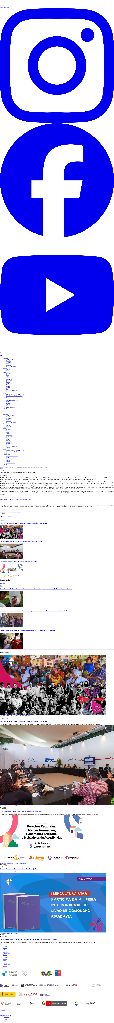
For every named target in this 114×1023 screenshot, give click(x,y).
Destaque (2, 715)
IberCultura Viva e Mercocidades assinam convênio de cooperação (21, 541)
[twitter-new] (1, 355)
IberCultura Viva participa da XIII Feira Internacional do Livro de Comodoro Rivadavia (28, 939)
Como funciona (10, 359)
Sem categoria (21, 715)
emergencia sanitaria (16, 512)
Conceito (8, 361)
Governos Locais (9, 715)
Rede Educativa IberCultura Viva (14, 396)
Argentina (8, 373)
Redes (4, 393)
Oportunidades (6, 398)
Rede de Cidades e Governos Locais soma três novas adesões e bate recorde (23, 523)
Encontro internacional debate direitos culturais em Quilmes (19, 562)
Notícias (5, 368)
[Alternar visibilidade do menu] (0, 6)
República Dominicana (11, 390)
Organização (9, 362)
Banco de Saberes (10, 407)
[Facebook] (57, 237)
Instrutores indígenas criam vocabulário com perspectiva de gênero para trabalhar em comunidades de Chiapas (35, 611)
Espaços (8, 401)
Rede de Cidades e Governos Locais (15, 394)
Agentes (8, 403)
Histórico (8, 365)
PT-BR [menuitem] (5, 2)
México (8, 384)
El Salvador (9, 380)
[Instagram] (57, 122)
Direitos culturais (9, 863)
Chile (7, 376)
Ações (7, 363)
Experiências (9, 370)
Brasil (7, 375)
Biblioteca (5, 397)
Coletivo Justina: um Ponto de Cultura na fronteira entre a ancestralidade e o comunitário (29, 630)
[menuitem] (5, 2)
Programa (5, 358)
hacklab (6, 1017)
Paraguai (8, 387)
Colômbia (8, 377)
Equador (8, 382)
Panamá (8, 386)
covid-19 (8, 512)
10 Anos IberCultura (11, 366)
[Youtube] (57, 351)
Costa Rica (9, 379)
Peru (7, 389)
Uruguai (8, 391)
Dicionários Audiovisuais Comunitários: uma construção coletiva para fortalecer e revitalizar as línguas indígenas (36, 589)
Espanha (8, 383)
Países (4, 372)
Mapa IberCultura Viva (12, 400)
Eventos (8, 405)
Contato (5, 408)
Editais (8, 369)
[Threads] (0, 353)
